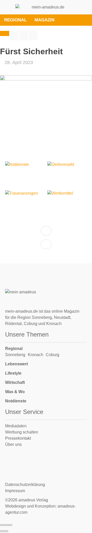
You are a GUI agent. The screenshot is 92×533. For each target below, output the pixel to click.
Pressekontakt (18, 438)
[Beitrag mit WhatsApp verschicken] (33, 35)
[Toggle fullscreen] (6, 525)
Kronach (35, 355)
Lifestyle (13, 373)
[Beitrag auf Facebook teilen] (14, 35)
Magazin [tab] (44, 19)
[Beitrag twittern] (23, 35)
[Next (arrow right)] (6, 531)
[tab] (64, 20)
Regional (13, 348)
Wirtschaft (15, 382)
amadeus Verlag (33, 500)
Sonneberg (15, 355)
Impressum (15, 491)
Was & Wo (15, 392)
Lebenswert (16, 364)
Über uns (13, 444)
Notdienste (15, 401)
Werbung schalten (21, 432)
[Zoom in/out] (10, 525)
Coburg (52, 355)
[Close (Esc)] (2, 525)
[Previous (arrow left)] (2, 531)
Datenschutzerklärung (25, 484)
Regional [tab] (15, 19)
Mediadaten (16, 426)
